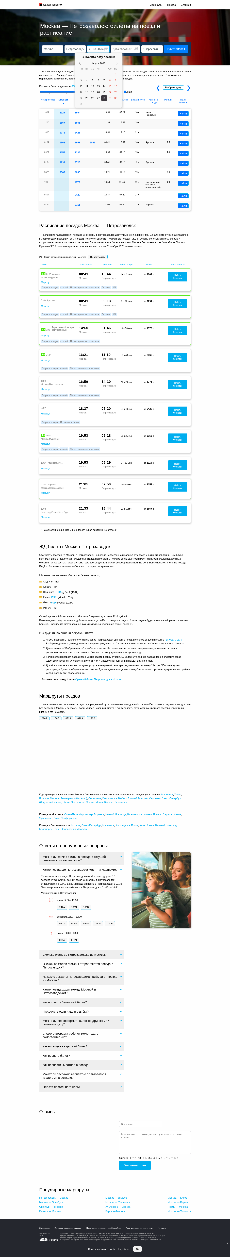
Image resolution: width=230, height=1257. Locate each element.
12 (92, 86)
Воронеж (99, 814)
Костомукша (123, 825)
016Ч (74, 940)
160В (56, 718)
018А (80, 718)
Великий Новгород (166, 825)
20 (98, 92)
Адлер (89, 814)
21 (104, 92)
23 (115, 92)
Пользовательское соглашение (68, 1228)
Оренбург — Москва (51, 1206)
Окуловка (154, 798)
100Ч (74, 907)
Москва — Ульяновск (117, 1202)
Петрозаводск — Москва (53, 1197)
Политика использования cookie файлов (103, 1228)
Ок (137, 1249)
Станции (186, 4)
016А (44, 718)
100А (98, 923)
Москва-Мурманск (50, 277)
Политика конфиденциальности (139, 1228)
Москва (75, 825)
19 (92, 92)
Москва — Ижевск (116, 1197)
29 (110, 98)
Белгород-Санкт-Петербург (54, 512)
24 (81, 98)
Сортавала (94, 798)
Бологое (44, 798)
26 (92, 98)
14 (104, 86)
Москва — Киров (177, 1197)
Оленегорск (78, 802)
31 (81, 104)
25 (86, 98)
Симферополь (69, 818)
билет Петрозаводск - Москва (103, 679)
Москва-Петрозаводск (52, 384)
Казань (148, 814)
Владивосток (134, 814)
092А (68, 718)
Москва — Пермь (178, 1202)
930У (62, 923)
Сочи (56, 818)
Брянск (157, 814)
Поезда (171, 4)
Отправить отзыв (135, 1165)
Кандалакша (109, 798)
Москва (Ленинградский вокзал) (68, 798)
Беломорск (120, 802)
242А (62, 907)
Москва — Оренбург (51, 1202)
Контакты (162, 1228)
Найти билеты (176, 48)
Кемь (67, 802)
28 (104, 98)
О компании (44, 1228)
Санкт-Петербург (74, 814)
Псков (134, 825)
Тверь (177, 794)
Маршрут (45, 282)
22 (110, 92)
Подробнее (123, 1249)
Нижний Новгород (115, 814)
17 (81, 92)
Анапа (177, 814)
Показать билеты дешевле (55, 86)
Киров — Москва (115, 1211)
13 (98, 86)
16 (115, 86)
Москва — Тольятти (179, 1211)
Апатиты (82, 829)
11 (87, 86)
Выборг (122, 798)
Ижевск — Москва (50, 1211)
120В (92, 718)
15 (110, 86)
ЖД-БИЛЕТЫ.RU (52, 4)
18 (86, 92)
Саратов (168, 814)
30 (115, 98)
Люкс (129, 91)
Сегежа (90, 802)
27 (98, 98)
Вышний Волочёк (138, 798)
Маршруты (156, 4)
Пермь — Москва (178, 1206)
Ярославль (45, 818)
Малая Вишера (104, 802)
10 (81, 86)
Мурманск (167, 794)
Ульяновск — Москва (117, 1206)
